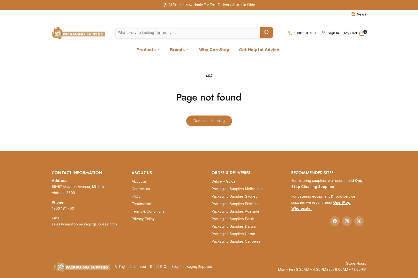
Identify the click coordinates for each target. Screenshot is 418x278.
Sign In (333, 33)
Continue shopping (209, 120)
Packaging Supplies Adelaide (235, 211)
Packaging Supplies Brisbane (235, 203)
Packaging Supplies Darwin (233, 226)
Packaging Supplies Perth (232, 218)
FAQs (136, 196)
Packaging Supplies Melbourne (237, 188)
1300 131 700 (305, 33)
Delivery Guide (223, 181)
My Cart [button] (355, 33)
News (361, 14)
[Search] (266, 32)
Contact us (141, 188)
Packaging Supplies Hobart (234, 234)
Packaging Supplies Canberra (235, 241)
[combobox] (194, 32)
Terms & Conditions (148, 211)
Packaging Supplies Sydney (234, 196)
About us (139, 181)
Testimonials (142, 203)
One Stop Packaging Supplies (188, 266)
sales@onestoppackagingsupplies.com (84, 224)
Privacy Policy (143, 218)
